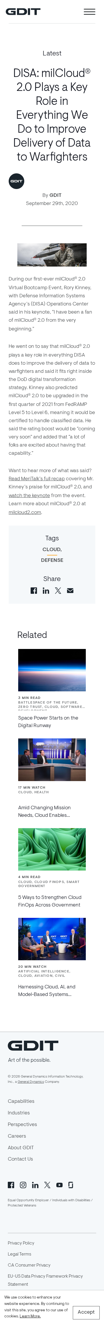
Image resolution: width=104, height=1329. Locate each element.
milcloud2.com (25, 512)
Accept (86, 1312)
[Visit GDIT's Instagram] (23, 1184)
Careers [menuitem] (17, 1136)
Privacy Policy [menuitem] (21, 1243)
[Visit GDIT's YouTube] (59, 1184)
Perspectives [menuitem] (22, 1124)
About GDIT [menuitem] (21, 1148)
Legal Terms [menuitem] (19, 1254)
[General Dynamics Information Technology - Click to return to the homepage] (23, 11)
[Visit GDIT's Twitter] (47, 1184)
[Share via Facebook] (34, 590)
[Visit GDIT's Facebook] (11, 1184)
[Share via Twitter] (58, 590)
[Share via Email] (70, 590)
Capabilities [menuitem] (21, 1101)
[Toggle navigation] (89, 12)
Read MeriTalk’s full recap (37, 479)
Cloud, (52, 550)
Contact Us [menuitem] (20, 1159)
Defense (52, 560)
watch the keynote (29, 496)
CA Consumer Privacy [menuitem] (29, 1265)
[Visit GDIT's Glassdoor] (71, 1184)
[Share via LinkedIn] (46, 590)
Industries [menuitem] (19, 1113)
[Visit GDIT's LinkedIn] (35, 1184)
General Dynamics (31, 1082)
